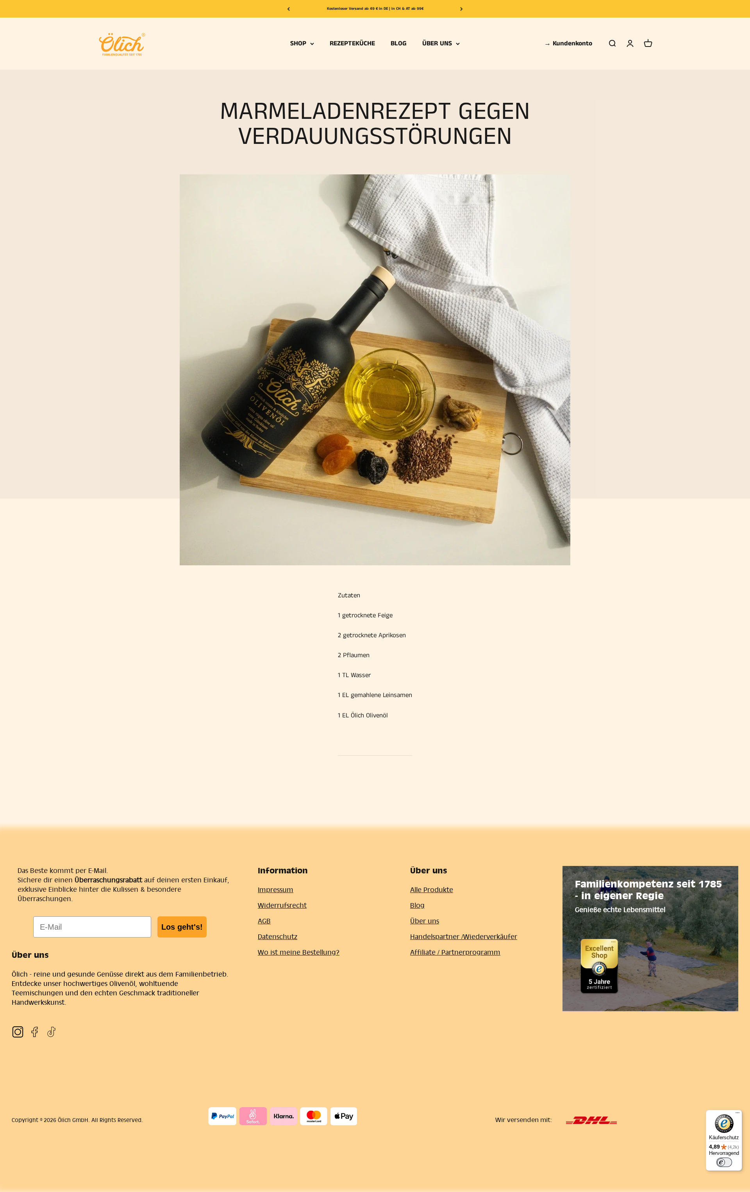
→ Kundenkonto (568, 43)
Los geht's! (182, 927)
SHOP (298, 43)
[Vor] (461, 8)
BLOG (399, 43)
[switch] (724, 1162)
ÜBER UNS (437, 43)
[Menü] (737, 1114)
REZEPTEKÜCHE (352, 43)
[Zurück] (288, 8)
